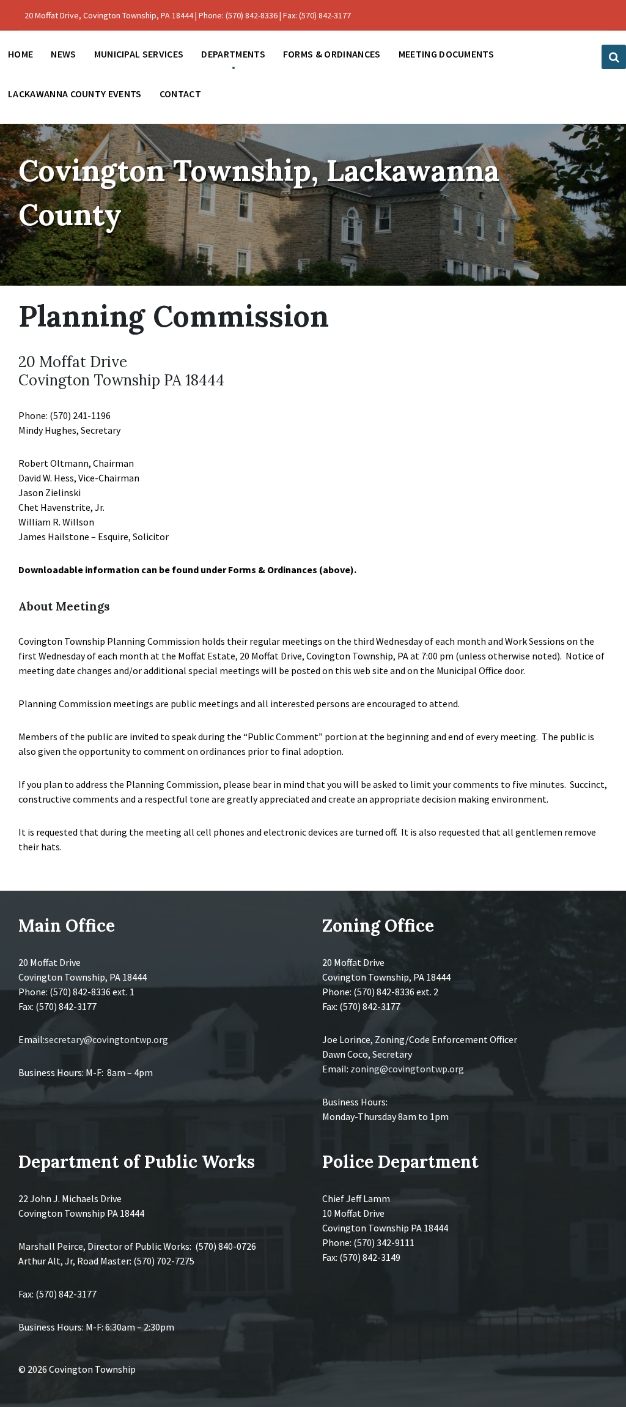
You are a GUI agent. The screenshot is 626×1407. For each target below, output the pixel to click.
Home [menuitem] (20, 54)
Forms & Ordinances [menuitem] (332, 54)
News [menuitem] (63, 54)
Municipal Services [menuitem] (139, 54)
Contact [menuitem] (180, 93)
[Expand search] (614, 57)
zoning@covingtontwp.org (407, 1069)
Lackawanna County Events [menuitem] (75, 93)
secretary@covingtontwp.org (106, 1039)
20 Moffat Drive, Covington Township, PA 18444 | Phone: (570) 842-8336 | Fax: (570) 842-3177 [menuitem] (187, 15)
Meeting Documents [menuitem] (446, 54)
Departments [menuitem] (233, 54)
